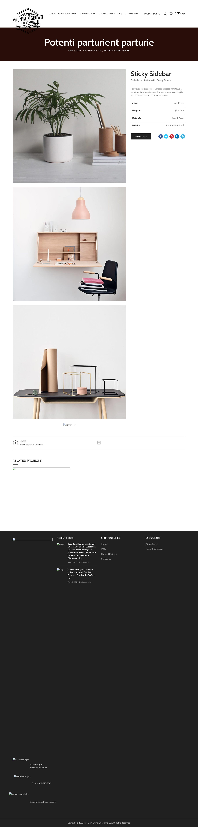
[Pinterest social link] (171, 136)
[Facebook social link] (160, 136)
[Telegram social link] (182, 136)
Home (70, 51)
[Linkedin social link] (177, 136)
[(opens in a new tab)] (61, 553)
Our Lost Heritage (109, 554)
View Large (68, 469)
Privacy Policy (152, 544)
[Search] (165, 14)
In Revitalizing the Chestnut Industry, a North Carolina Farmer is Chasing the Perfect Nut (81, 573)
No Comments (84, 562)
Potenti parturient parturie (88, 51)
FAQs (103, 549)
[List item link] (33, 783)
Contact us (106, 559)
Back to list (99, 443)
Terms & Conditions (155, 549)
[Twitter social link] (166, 136)
